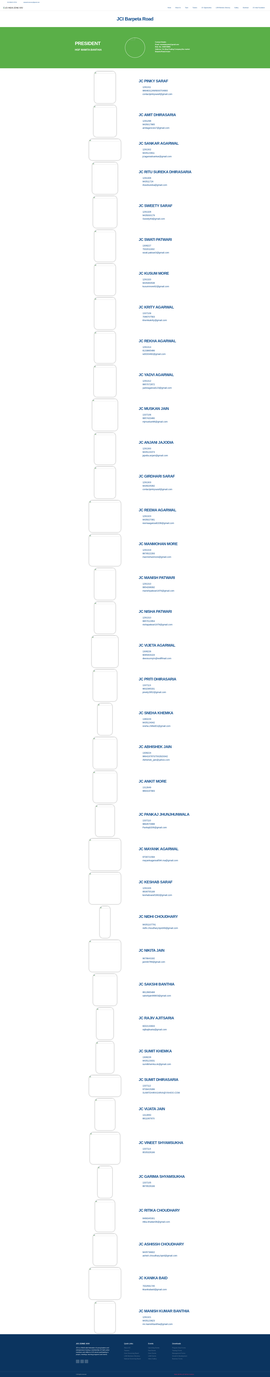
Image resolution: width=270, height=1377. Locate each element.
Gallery (236, 7)
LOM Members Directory (223, 7)
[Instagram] (259, 2)
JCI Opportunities (206, 7)
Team (186, 7)
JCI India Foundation (259, 7)
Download (245, 7)
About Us (178, 7)
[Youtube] (264, 2)
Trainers (194, 7)
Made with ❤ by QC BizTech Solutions (184, 1374)
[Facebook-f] (255, 2)
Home (169, 7)
